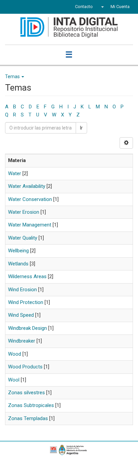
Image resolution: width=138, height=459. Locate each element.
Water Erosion (23, 212)
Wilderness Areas (27, 276)
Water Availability (26, 186)
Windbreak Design (27, 328)
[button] (101, 6)
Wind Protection (25, 302)
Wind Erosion (22, 290)
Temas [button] (13, 76)
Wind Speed (21, 315)
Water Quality (22, 238)
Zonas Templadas (28, 418)
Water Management (29, 225)
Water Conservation (30, 199)
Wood (14, 354)
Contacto (84, 6)
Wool (13, 380)
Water (14, 173)
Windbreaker (21, 341)
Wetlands (18, 264)
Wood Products (25, 367)
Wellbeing (18, 251)
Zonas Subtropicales (31, 405)
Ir (81, 128)
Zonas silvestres (26, 393)
